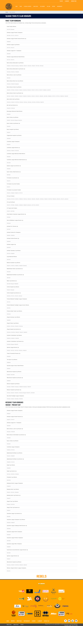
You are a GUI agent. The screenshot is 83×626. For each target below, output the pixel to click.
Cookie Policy (15, 624)
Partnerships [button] (59, 6)
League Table (35, 6)
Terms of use (9, 624)
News (17, 6)
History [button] (53, 6)
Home (7, 12)
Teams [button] (21, 6)
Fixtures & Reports (27, 6)
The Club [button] (48, 6)
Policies (22, 624)
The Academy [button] (42, 6)
